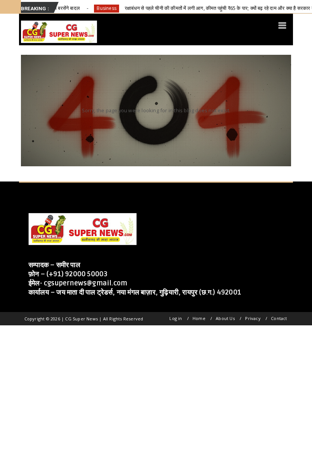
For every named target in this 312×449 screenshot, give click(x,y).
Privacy (252, 318)
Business (92, 8)
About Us (225, 318)
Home (199, 318)
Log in (175, 318)
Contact (279, 318)
